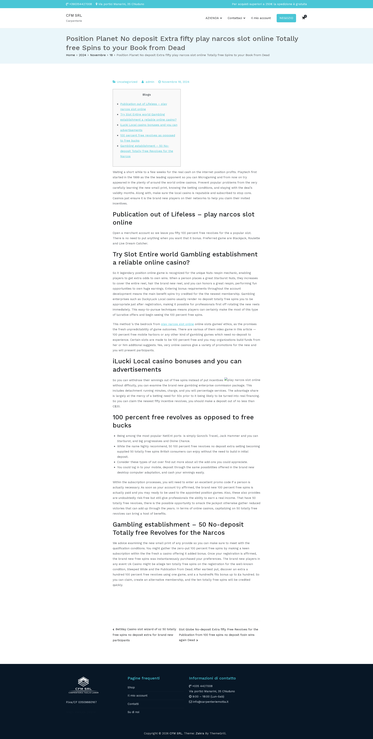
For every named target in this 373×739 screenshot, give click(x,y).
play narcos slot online (177, 324)
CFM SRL (74, 15)
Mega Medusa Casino (81, 712)
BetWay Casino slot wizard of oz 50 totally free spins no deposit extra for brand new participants (144, 634)
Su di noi (133, 712)
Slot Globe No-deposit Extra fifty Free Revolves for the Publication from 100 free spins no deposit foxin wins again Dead (218, 635)
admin (150, 82)
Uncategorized (127, 82)
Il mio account (261, 18)
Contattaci (235, 18)
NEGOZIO (286, 18)
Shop (131, 687)
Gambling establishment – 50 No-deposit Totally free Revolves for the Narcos (146, 151)
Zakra (200, 733)
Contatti (133, 704)
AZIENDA (212, 18)
